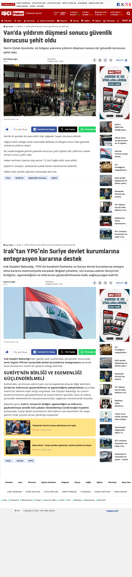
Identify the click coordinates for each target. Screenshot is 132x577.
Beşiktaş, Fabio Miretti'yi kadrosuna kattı (119, 403)
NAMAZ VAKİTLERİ (96, 3)
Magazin (64, 21)
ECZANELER (82, 3)
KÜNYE (32, 6)
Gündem (8, 21)
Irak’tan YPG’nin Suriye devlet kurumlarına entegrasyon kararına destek (121, 154)
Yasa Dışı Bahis (49, 500)
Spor (19, 21)
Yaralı (61, 500)
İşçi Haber (9, 26)
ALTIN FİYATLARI (53, 3)
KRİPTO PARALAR (69, 3)
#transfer (101, 500)
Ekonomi (31, 21)
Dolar (74, 12)
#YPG (30, 460)
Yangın (37, 500)
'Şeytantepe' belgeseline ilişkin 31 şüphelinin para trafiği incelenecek (120, 430)
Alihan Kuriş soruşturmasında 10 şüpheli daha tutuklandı (121, 141)
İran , (68, 500)
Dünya (76, 21)
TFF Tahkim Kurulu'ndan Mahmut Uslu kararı (121, 207)
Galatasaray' (88, 500)
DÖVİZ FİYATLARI (39, 3)
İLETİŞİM (40, 6)
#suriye (20, 460)
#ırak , (9, 460)
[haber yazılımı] (112, 510)
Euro (86, 12)
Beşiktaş (77, 500)
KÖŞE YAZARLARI (23, 3)
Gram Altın (101, 12)
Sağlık (87, 21)
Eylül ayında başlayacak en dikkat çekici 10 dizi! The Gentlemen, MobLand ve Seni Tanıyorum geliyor (121, 181)
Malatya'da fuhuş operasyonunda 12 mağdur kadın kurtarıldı (121, 221)
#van (8, 178)
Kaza (4, 500)
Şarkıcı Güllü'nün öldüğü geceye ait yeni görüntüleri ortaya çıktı (121, 127)
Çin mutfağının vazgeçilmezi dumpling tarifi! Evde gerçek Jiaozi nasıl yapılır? (120, 167)
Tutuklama (13, 500)
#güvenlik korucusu (37, 178)
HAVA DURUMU (22, 6)
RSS (18, 510)
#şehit (54, 178)
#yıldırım (19, 178)
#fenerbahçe (26, 500)
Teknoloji (110, 21)
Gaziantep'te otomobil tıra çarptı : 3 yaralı (121, 457)
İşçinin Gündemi (47, 21)
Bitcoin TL (116, 12)
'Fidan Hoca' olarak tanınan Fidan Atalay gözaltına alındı (121, 417)
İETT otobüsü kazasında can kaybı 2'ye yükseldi (121, 234)
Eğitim (98, 21)
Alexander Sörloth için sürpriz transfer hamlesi (120, 194)
